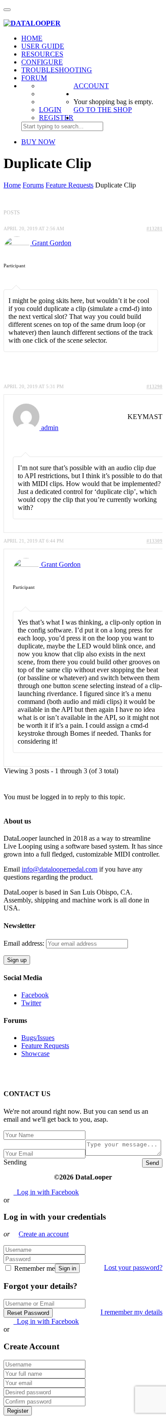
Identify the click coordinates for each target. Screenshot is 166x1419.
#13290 (154, 386)
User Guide (42, 46)
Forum (34, 78)
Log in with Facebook (46, 1192)
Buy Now (38, 142)
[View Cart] (8, 15)
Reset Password (28, 1313)
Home (31, 38)
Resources (42, 54)
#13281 (154, 228)
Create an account (44, 1234)
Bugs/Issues (37, 1037)
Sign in (67, 1268)
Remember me (33, 1268)
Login (50, 109)
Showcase (35, 1053)
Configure (42, 62)
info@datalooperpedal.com (59, 869)
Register (56, 117)
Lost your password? (133, 1267)
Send (152, 1163)
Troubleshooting (56, 70)
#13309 (154, 540)
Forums (33, 185)
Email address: (25, 943)
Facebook (35, 995)
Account (91, 86)
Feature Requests (69, 185)
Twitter (31, 1003)
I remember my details (131, 1312)
